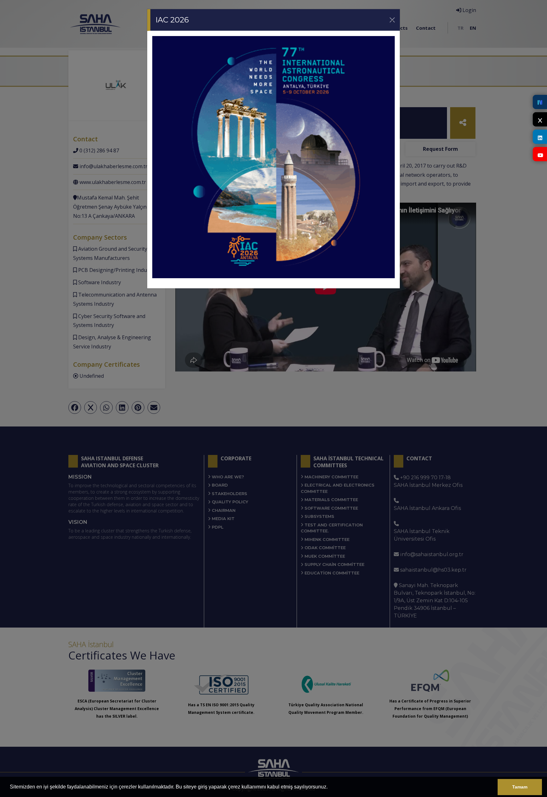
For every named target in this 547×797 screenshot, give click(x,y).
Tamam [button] (519, 786)
